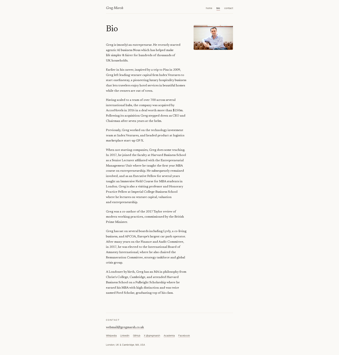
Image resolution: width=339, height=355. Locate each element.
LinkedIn (124, 335)
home (209, 8)
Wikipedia (111, 335)
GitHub (136, 335)
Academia (169, 335)
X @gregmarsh (152, 335)
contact (228, 8)
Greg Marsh (114, 8)
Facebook (184, 335)
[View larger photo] (213, 37)
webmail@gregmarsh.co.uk (125, 327)
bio (218, 8)
